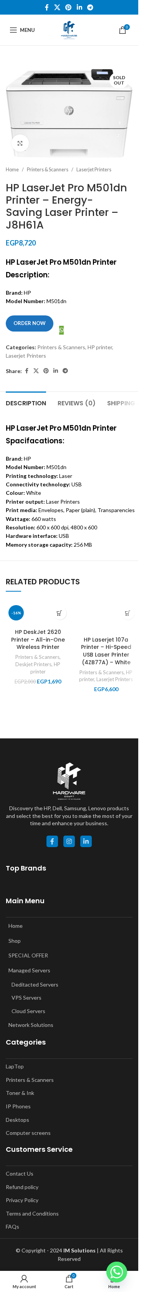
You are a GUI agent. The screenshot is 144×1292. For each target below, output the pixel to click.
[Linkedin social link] (79, 7)
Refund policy (22, 1187)
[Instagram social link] (69, 841)
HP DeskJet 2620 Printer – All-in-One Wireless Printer (38, 639)
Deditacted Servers (35, 984)
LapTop (15, 1066)
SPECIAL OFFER (28, 955)
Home (12, 169)
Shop (14, 940)
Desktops (17, 1119)
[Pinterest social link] (68, 7)
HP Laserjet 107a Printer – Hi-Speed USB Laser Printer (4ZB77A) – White (106, 651)
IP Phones (18, 1106)
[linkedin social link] (86, 841)
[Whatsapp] (116, 1272)
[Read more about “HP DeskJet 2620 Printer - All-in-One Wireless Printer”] (59, 613)
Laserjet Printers (93, 169)
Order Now (29, 323)
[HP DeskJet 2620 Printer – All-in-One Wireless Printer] (38, 613)
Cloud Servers (28, 1011)
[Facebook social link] (46, 7)
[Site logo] (69, 29)
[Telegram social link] (90, 7)
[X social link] (57, 7)
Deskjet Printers (33, 664)
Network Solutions (30, 1025)
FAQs (12, 1226)
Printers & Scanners (47, 169)
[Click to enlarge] (20, 143)
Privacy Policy (22, 1200)
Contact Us (19, 1173)
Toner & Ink (20, 1093)
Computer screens (28, 1132)
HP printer (100, 347)
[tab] (26, 402)
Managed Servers (29, 970)
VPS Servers (26, 997)
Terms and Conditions (32, 1213)
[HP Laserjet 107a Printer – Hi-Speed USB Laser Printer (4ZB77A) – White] (106, 617)
